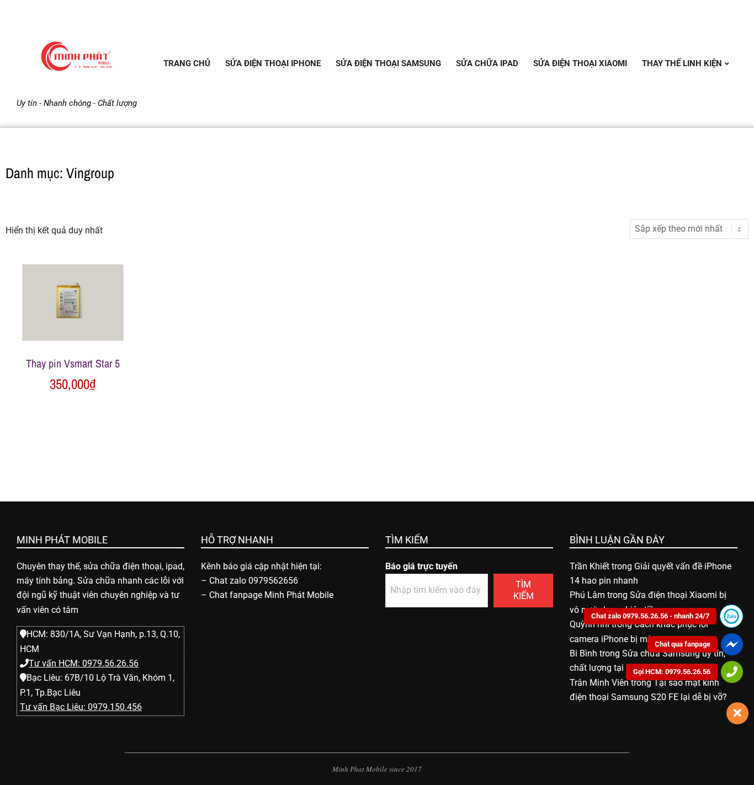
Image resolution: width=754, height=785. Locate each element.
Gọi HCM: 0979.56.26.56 (671, 671)
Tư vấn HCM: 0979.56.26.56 (84, 663)
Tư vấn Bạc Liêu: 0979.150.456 (81, 707)
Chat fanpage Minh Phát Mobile (271, 595)
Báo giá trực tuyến (421, 566)
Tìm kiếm (523, 590)
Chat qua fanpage (682, 644)
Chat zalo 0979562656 (253, 580)
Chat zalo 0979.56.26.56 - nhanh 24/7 (650, 616)
